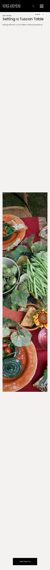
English (37, 14)
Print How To (25, 561)
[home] (11, 6)
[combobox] (39, 14)
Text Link (34, 6)
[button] (41, 6)
